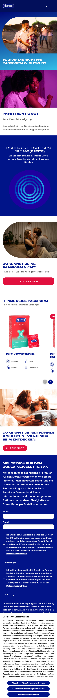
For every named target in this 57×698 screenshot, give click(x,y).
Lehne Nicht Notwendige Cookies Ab (28, 688)
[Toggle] (51, 6)
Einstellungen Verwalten (28, 694)
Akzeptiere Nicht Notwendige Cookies (28, 683)
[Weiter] (50, 382)
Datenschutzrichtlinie (16, 553)
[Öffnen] (45, 6)
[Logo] (7, 6)
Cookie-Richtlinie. (35, 671)
